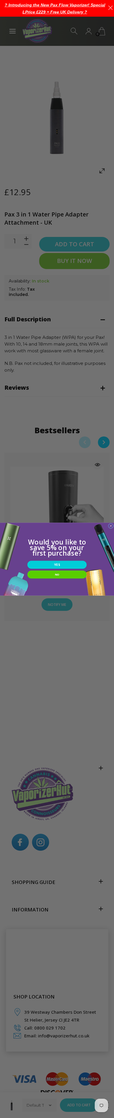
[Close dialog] (110, 526)
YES (57, 564)
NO (57, 574)
